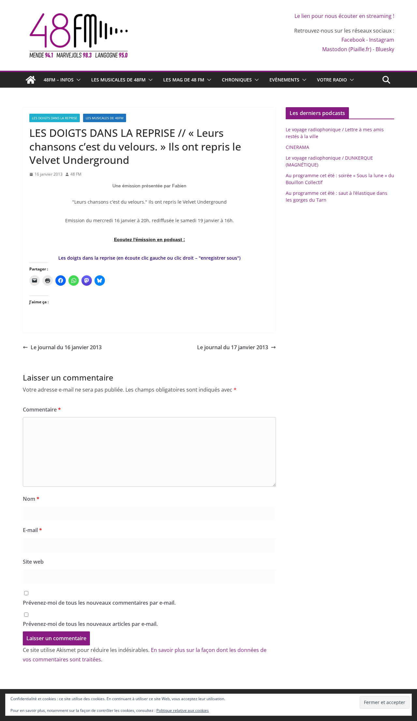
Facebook (353, 39)
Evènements (284, 80)
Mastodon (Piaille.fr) (346, 49)
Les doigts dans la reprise (54, 118)
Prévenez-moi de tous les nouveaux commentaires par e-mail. (99, 602)
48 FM (75, 174)
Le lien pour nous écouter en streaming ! (344, 16)
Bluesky (385, 49)
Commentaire (42, 409)
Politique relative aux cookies (182, 710)
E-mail (32, 530)
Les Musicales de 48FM (118, 80)
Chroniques (237, 80)
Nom (31, 498)
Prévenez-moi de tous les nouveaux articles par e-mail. (90, 623)
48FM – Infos (59, 80)
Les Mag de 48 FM (183, 80)
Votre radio (332, 80)
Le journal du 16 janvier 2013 (66, 347)
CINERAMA (297, 147)
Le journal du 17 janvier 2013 (232, 347)
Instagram (381, 39)
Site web (33, 561)
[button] (77, 79)
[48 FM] (30, 80)
